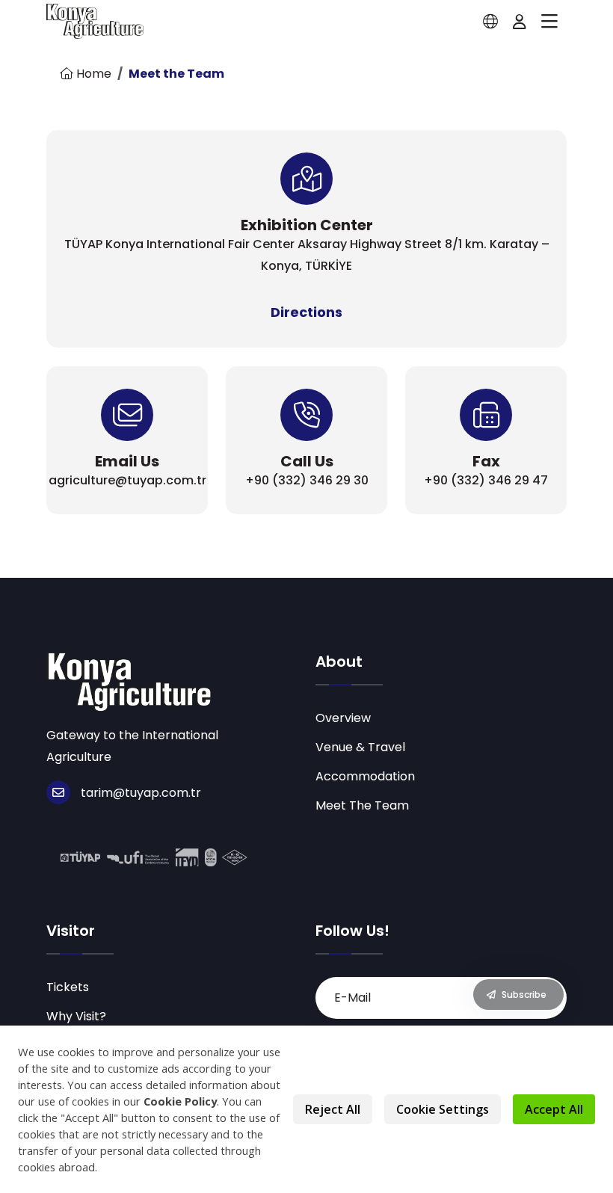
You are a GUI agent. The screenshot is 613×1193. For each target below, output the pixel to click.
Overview (343, 718)
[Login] (519, 21)
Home (92, 73)
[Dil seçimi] (490, 21)
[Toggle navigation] (549, 21)
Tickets (67, 987)
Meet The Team (362, 805)
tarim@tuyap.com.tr (141, 792)
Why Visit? (76, 1016)
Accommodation (365, 776)
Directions (306, 312)
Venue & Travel (360, 747)
